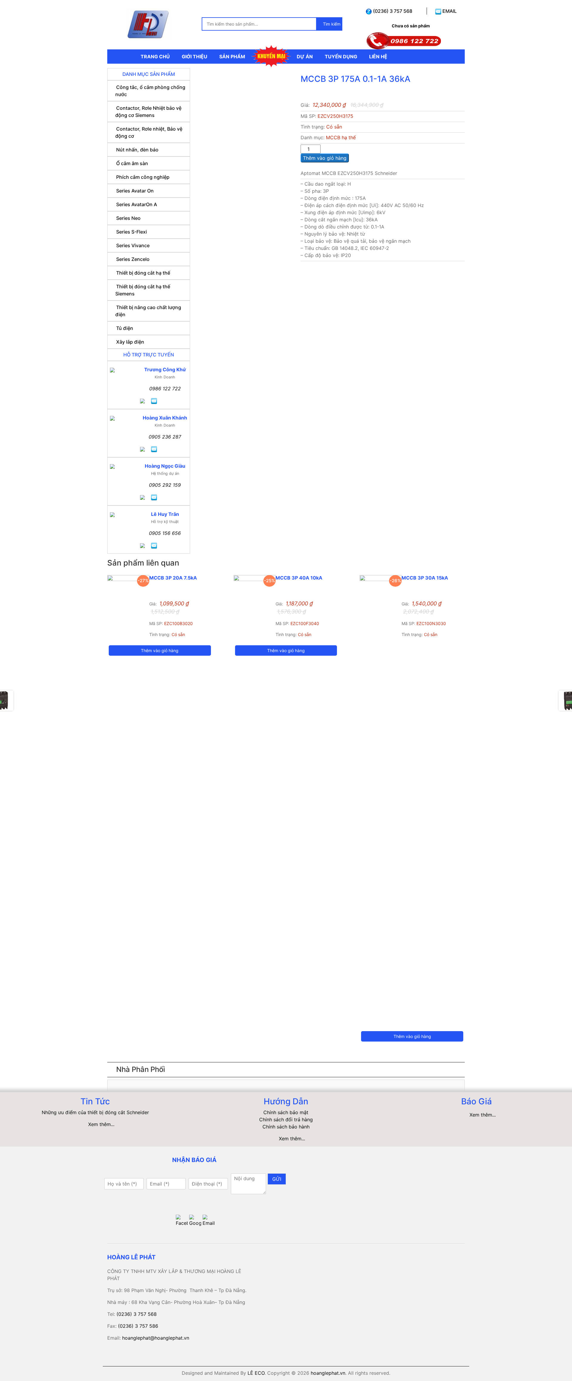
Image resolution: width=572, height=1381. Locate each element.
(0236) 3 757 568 (392, 11)
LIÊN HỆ (378, 57)
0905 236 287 (165, 437)
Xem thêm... (101, 1124)
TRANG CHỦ (155, 57)
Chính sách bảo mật (285, 1112)
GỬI (276, 1179)
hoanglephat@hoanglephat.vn (155, 1338)
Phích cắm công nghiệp (143, 177)
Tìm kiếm (331, 23)
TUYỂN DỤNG (341, 57)
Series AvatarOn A (136, 204)
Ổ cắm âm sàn (132, 163)
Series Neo (128, 218)
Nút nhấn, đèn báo (137, 150)
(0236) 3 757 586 (138, 1326)
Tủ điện (124, 328)
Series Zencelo (133, 259)
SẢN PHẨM (232, 57)
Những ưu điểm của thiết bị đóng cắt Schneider (95, 1112)
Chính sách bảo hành (286, 1127)
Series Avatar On (135, 191)
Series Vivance (133, 245)
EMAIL (449, 11)
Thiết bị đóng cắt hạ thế (143, 273)
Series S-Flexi (131, 232)
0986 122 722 (165, 389)
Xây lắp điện (130, 342)
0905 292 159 (165, 485)
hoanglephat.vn (328, 1373)
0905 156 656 (165, 533)
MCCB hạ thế (341, 137)
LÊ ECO (256, 1373)
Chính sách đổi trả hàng (286, 1119)
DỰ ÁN (305, 57)
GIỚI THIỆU (194, 57)
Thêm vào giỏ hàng (324, 158)
